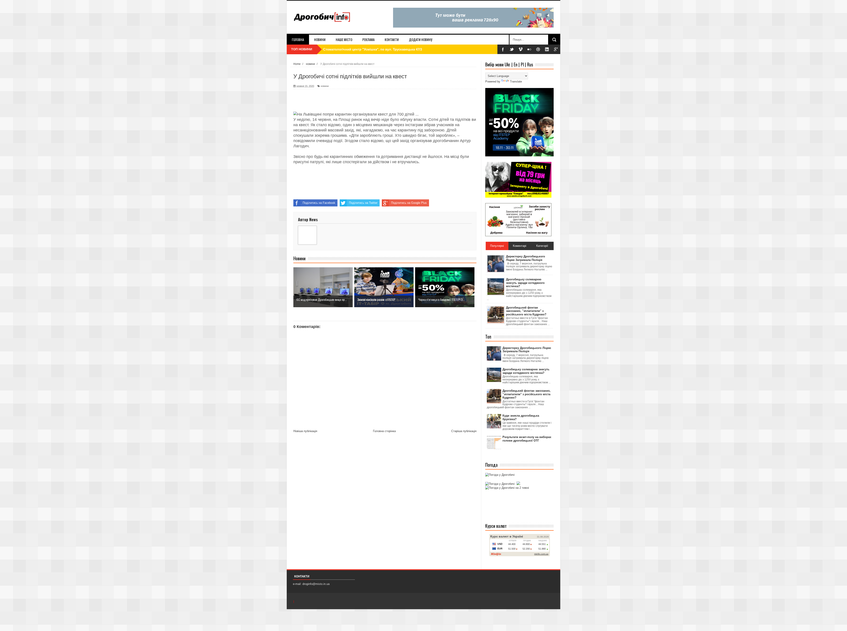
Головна (298, 39)
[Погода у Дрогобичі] (500, 474)
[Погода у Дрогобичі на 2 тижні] (507, 487)
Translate (516, 81)
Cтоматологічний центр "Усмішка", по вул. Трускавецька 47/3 (372, 49)
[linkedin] (547, 49)
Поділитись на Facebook (319, 202)
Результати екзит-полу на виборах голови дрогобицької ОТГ (526, 438)
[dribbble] (538, 49)
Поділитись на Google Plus (409, 202)
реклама (368, 39)
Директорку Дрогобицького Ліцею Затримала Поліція (526, 349)
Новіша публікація (305, 431)
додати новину (420, 39)
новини (320, 39)
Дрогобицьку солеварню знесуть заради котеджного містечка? (525, 371)
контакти (392, 39)
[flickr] (529, 49)
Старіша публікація (463, 431)
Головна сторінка (384, 431)
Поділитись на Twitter (363, 202)
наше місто (344, 39)
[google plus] (555, 49)
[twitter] (511, 49)
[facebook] (502, 49)
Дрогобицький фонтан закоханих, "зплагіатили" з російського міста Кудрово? (526, 394)
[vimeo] (520, 49)
